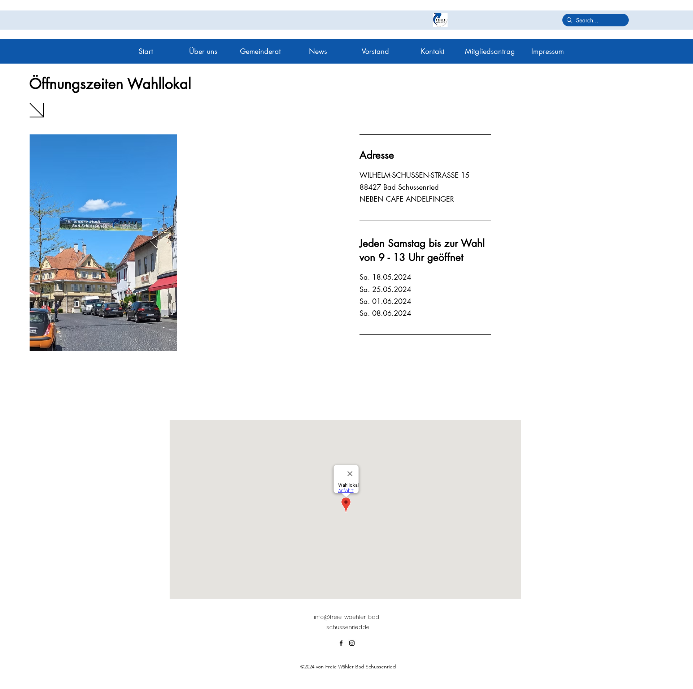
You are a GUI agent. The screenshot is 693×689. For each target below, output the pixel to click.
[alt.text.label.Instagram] (352, 643)
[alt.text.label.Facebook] (341, 643)
